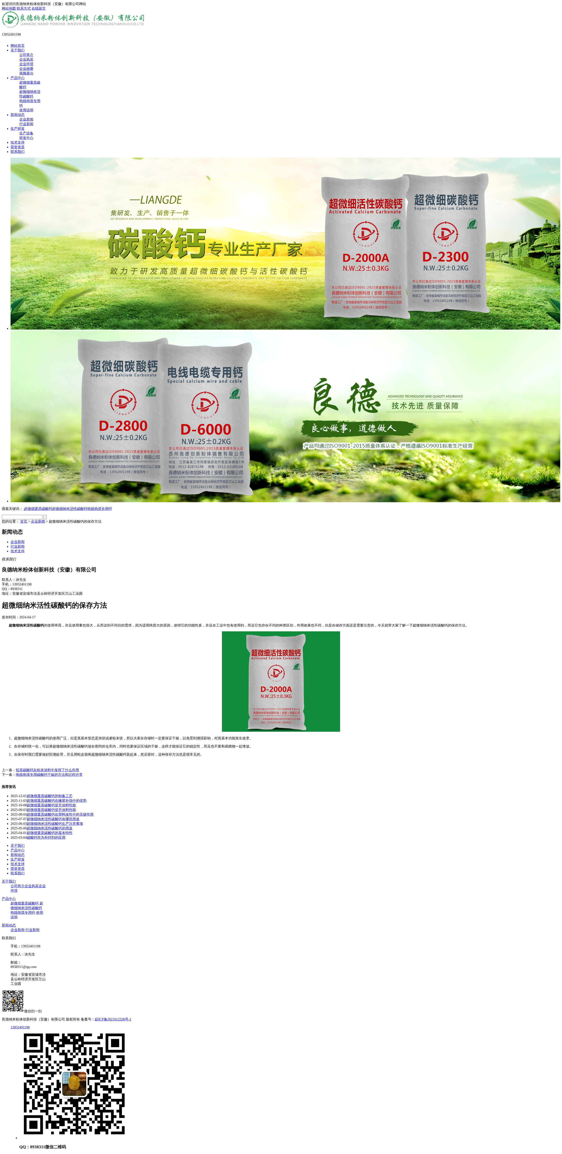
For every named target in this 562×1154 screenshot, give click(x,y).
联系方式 (24, 8)
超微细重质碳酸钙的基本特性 (49, 833)
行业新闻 (26, 124)
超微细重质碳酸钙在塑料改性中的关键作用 (60, 814)
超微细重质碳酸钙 (38, 509)
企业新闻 (26, 119)
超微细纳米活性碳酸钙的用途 (49, 828)
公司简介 (26, 55)
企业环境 (26, 64)
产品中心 (18, 78)
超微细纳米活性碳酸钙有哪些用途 (53, 819)
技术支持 (18, 142)
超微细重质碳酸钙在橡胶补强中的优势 (56, 800)
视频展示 (26, 73)
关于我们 (18, 50)
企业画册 (26, 68)
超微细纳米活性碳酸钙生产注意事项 (55, 823)
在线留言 (39, 8)
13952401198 (20, 1027)
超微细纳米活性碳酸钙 (69, 509)
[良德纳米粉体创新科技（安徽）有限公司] (74, 27)
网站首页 (18, 45)
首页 (23, 521)
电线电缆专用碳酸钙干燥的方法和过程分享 (49, 775)
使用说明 (26, 110)
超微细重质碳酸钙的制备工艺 (49, 796)
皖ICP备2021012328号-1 (113, 1019)
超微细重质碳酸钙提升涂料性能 (51, 805)
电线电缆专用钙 (99, 509)
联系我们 (18, 152)
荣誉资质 (18, 147)
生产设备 (26, 133)
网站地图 (9, 8)
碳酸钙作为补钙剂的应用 (46, 837)
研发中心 (26, 138)
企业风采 (26, 59)
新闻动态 (18, 115)
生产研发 (18, 128)
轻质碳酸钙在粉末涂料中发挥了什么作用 (47, 770)
